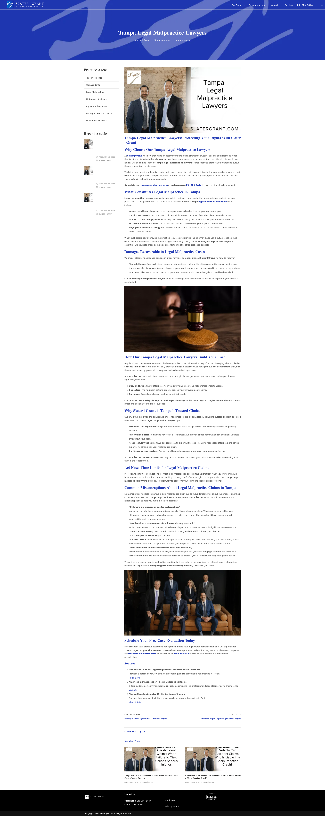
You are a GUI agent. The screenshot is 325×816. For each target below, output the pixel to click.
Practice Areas (257, 5)
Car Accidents (93, 85)
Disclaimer (170, 800)
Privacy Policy (172, 806)
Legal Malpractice (95, 92)
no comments (182, 40)
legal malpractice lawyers (212, 201)
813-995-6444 (305, 5)
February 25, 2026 (131, 782)
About (274, 5)
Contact (289, 5)
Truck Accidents (94, 78)
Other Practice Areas (96, 120)
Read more (134, 677)
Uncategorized (162, 40)
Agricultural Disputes (96, 106)
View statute (135, 702)
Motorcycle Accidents (97, 99)
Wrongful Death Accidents (99, 113)
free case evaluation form (154, 185)
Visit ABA (133, 690)
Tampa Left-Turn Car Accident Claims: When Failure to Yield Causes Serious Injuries (151, 776)
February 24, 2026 (192, 782)
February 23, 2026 (107, 211)
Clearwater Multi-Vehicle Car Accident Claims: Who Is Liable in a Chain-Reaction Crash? (213, 776)
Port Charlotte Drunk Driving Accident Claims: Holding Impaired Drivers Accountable (106, 200)
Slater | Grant (142, 40)
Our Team (237, 5)
